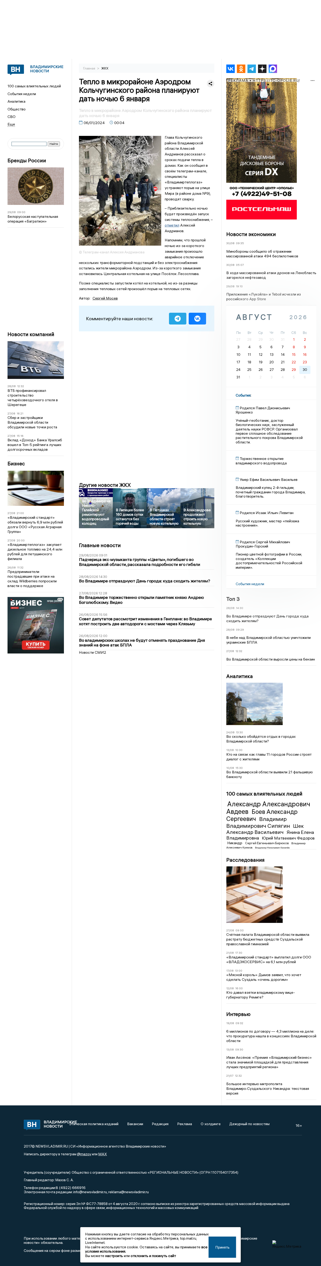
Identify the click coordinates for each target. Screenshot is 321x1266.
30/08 (230, 243)
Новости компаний (31, 334)
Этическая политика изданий (93, 1123)
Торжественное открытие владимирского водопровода (261, 460)
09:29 (240, 629)
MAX (102, 1154)
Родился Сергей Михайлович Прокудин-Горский (263, 544)
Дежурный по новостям (249, 1123)
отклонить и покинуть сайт (153, 1255)
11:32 (20, 567)
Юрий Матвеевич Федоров (288, 838)
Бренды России (27, 160)
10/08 (230, 768)
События (243, 395)
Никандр (235, 842)
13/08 (230, 750)
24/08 (230, 732)
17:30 (238, 952)
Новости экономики (251, 234)
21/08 (230, 952)
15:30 (239, 768)
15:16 (20, 436)
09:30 (239, 1049)
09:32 (239, 1023)
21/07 (230, 1075)
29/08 (12, 212)
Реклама (184, 1123)
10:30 (239, 750)
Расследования (245, 859)
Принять (222, 1247)
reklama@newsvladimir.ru (128, 1191)
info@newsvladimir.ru (90, 1191)
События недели (22, 93)
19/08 (230, 1023)
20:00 (21, 540)
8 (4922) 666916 (71, 1187)
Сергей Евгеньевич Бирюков (267, 843)
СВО (12, 116)
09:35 (240, 243)
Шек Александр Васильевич (265, 829)
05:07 (240, 265)
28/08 (12, 386)
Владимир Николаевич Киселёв (272, 847)
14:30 (239, 608)
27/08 (11, 413)
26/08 (12, 567)
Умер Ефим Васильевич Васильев (269, 479)
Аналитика (16, 101)
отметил (172, 225)
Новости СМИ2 (92, 652)
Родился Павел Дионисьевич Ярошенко (263, 410)
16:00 (239, 988)
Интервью (238, 1014)
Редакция (160, 1123)
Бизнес (16, 464)
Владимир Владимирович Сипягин (258, 822)
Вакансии (135, 1123)
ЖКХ (104, 68)
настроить (114, 1255)
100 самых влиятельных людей (34, 86)
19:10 (239, 286)
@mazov (84, 1154)
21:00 (20, 513)
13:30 (239, 732)
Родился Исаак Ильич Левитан (267, 512)
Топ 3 (233, 599)
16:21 (20, 413)
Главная (89, 68)
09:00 (21, 212)
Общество (17, 109)
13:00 (238, 970)
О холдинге (211, 1123)
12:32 (20, 386)
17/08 (230, 970)
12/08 (230, 988)
